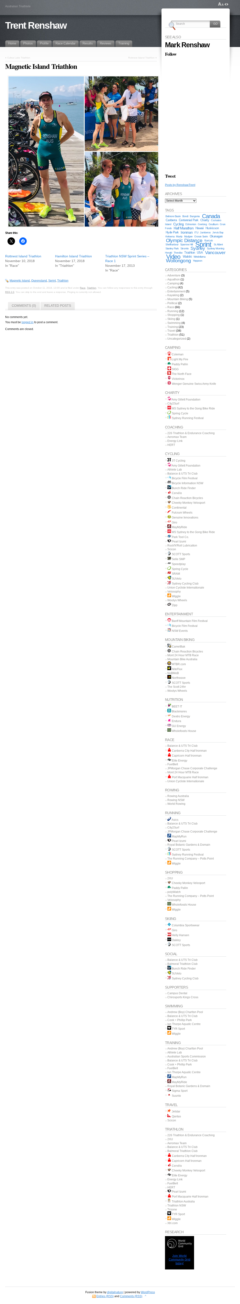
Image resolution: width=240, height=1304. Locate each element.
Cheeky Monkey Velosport (188, 502)
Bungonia (195, 216)
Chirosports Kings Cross (182, 997)
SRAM (175, 573)
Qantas (176, 1116)
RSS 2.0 (9, 292)
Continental (179, 507)
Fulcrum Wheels (181, 512)
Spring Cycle (179, 413)
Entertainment (176, 291)
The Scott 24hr (176, 686)
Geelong (202, 224)
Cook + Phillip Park (179, 1020)
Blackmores (179, 711)
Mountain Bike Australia (182, 659)
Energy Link (175, 441)
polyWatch (174, 892)
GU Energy (178, 726)
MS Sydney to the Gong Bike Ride (193, 408)
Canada (211, 216)
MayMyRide (179, 527)
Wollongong (178, 260)
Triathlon (62, 280)
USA (200, 252)
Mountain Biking (177, 299)
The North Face (181, 374)
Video (173, 256)
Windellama (200, 256)
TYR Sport (178, 1028)
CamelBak (178, 646)
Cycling (178, 224)
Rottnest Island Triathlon (141, 57)
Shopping (173, 315)
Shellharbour (172, 244)
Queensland (39, 280)
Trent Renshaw (35, 25)
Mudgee (188, 236)
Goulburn (213, 224)
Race (83, 288)
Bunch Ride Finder (183, 488)
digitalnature (115, 1292)
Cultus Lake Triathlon (18, 57)
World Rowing (176, 803)
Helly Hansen (180, 935)
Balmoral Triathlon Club (182, 964)
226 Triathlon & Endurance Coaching (191, 433)
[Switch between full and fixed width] (226, 4)
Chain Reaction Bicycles (187, 498)
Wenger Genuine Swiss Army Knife (193, 383)
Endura (176, 721)
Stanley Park (172, 248)
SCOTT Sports (180, 554)
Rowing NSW (175, 800)
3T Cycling (178, 460)
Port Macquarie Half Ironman (189, 777)
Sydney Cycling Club (185, 583)
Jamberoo (205, 232)
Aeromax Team (177, 437)
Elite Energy (179, 760)
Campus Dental (177, 993)
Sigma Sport (179, 1090)
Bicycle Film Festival (184, 478)
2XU (170, 878)
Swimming (174, 323)
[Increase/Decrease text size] (221, 4)
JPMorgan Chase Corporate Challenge (192, 768)
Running (172, 311)
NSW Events (179, 630)
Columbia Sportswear (185, 925)
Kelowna (169, 236)
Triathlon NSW (176, 1205)
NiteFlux (176, 669)
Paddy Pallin (179, 364)
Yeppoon (197, 260)
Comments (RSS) (131, 1296)
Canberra (171, 220)
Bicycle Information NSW (187, 483)
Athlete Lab (174, 469)
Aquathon (173, 279)
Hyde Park (172, 232)
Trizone (172, 1209)
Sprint (52, 280)
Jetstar (175, 1111)
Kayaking (173, 295)
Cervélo (176, 493)
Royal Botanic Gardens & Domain (188, 844)
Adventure (173, 275)
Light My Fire (179, 359)
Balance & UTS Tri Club (182, 473)
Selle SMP (178, 559)
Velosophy (174, 591)
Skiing (171, 319)
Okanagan (216, 236)
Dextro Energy (180, 716)
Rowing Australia (178, 796)
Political (172, 303)
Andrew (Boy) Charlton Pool (185, 1012)
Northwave (178, 677)
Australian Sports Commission (186, 1056)
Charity (204, 220)
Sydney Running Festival (187, 418)
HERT (171, 445)
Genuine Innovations (184, 517)
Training (172, 327)
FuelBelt (172, 764)
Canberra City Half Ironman (189, 750)
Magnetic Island (20, 280)
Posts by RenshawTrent (180, 185)
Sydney (198, 248)
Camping (173, 283)
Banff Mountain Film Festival (189, 621)
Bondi (185, 216)
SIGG (175, 369)
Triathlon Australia (183, 1201)
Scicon (171, 549)
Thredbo (178, 252)
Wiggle (176, 596)
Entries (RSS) (105, 1296)
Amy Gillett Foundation (185, 399)
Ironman (186, 232)
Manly (179, 236)
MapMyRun (179, 836)
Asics (174, 819)
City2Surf (173, 403)
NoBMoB (173, 673)
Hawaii (199, 228)
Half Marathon (183, 228)
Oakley (176, 940)
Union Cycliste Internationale (185, 587)
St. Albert (218, 244)
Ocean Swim (201, 236)
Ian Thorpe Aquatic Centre (184, 1024)
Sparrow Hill (186, 244)
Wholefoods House (183, 731)
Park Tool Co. (180, 537)
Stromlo (184, 248)
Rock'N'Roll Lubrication (182, 545)
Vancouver (215, 252)
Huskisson (212, 228)
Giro (174, 522)
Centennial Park (189, 220)
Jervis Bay (218, 232)
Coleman (177, 354)
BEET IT (176, 706)
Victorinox (177, 379)
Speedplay (178, 564)
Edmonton (190, 224)
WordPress (148, 1292)
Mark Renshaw (187, 45)
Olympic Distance (184, 240)
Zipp (174, 605)
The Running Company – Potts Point (190, 858)
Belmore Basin (172, 216)
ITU (196, 232)
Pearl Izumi (178, 541)
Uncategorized (176, 338)
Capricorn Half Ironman (186, 755)
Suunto (176, 1095)
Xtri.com (172, 1223)
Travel (171, 330)
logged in (28, 322)
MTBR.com (178, 664)
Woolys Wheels (177, 600)
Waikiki (187, 256)
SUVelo (176, 578)
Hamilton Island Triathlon (73, 256)
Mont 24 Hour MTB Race (183, 655)
